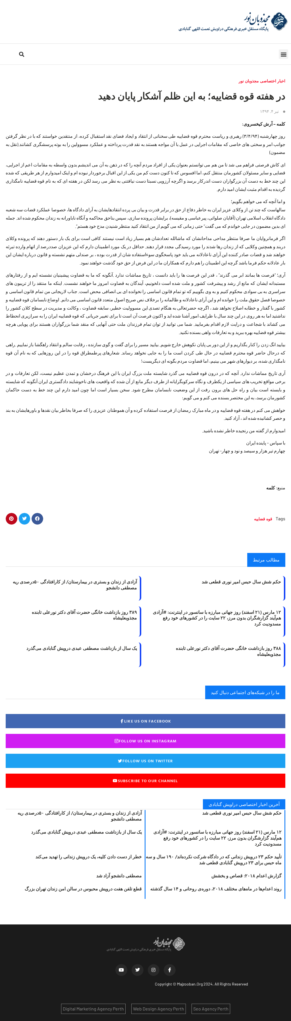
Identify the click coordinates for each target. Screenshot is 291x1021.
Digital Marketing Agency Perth (93, 1008)
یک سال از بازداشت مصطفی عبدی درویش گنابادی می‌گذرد (81, 648)
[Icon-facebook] (170, 970)
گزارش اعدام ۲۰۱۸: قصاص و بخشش (246, 875)
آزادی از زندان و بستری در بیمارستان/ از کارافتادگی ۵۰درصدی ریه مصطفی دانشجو (75, 584)
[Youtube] (121, 970)
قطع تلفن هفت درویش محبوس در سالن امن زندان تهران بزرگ (83, 888)
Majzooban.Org (190, 984)
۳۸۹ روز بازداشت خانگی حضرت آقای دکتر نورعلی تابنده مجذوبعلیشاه (84, 615)
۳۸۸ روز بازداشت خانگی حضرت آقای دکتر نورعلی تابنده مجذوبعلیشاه (228, 651)
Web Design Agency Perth (158, 1008)
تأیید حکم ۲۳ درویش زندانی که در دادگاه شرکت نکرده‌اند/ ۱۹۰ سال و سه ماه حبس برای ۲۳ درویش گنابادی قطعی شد (214, 859)
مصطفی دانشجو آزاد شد (119, 875)
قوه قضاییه (263, 518)
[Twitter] (138, 970)
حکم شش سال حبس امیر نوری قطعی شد (241, 581)
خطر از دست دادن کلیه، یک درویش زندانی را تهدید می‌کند (89, 856)
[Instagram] (154, 970)
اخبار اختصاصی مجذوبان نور (262, 80)
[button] (283, 54)
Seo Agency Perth (210, 1008)
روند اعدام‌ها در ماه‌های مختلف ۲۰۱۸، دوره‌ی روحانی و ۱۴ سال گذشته (216, 888)
